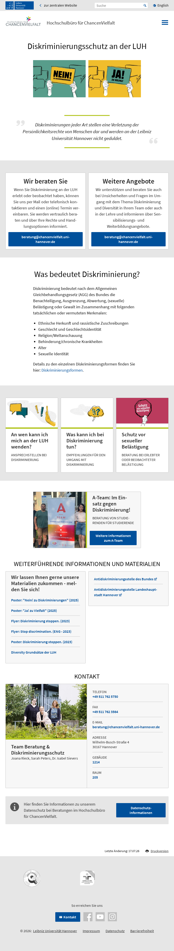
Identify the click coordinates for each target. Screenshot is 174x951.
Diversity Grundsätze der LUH (33, 652)
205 (95, 777)
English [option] (163, 5)
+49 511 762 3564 (105, 711)
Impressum (91, 931)
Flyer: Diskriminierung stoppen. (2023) (40, 621)
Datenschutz (115, 931)
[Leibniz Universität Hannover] (19, 5)
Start (145, 5)
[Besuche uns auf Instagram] (112, 916)
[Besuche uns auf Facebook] (88, 916)
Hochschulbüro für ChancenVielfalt (81, 23)
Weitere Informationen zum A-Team (113, 538)
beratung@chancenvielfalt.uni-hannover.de (46, 239)
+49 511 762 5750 (105, 696)
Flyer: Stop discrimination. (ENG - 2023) (41, 631)
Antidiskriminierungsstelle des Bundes (123, 579)
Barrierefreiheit (142, 931)
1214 (96, 762)
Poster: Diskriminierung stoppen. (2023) (41, 642)
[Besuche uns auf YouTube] (100, 916)
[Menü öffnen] (165, 24)
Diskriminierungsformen (62, 370)
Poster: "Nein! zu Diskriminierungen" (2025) (45, 600)
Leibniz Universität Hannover (55, 931)
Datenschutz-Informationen (141, 810)
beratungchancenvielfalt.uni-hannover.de (126, 727)
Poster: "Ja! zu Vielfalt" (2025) (34, 610)
